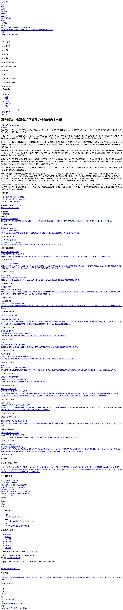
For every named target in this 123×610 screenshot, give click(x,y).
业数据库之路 (10, 319)
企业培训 (4, 16)
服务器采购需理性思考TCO (14, 435)
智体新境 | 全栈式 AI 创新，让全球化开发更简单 (74, 469)
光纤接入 (4, 354)
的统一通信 (10, 263)
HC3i (16, 517)
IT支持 (9, 315)
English (7, 543)
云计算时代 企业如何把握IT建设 (15, 199)
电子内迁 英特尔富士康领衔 (15, 405)
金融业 (3, 331)
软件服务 (14, 315)
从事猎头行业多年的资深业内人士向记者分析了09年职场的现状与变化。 (25, 381)
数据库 (7, 331)
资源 (5, 34)
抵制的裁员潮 (11, 242)
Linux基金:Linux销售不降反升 (15, 333)
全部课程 (4, 30)
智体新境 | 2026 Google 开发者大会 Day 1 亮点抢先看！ (21, 472)
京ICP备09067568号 (13, 558)
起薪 (2, 301)
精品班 (3, 9)
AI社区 (7, 101)
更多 (10, 476)
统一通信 (7, 275)
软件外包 (4, 315)
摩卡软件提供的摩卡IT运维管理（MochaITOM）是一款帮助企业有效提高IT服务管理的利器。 (32, 244)
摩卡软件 (16, 252)
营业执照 (4, 569)
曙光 (2, 403)
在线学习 (4, 32)
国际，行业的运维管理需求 (15, 367)
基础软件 (4, 433)
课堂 (11, 34)
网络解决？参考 (12, 254)
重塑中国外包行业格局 (13, 303)
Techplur (20, 517)
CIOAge (12, 517)
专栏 (14, 34)
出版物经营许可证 (13, 569)
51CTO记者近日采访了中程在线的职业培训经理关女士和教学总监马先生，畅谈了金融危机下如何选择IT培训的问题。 (41, 233)
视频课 (3, 27)
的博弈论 (9, 219)
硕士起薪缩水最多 (11, 289)
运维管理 (10, 252)
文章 (2, 34)
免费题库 (50, 30)
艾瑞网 (45, 577)
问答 (8, 34)
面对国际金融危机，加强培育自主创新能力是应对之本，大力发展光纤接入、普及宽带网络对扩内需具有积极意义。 (40, 347)
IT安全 (9, 287)
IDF (2, 365)
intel (4, 365)
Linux (2, 342)
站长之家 (51, 577)
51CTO (7, 517)
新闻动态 (8, 537)
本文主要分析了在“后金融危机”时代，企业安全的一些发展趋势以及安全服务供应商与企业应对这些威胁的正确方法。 (41, 280)
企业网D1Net (105, 577)
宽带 (8, 354)
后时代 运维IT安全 (13, 277)
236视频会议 (89, 577)
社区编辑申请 (5, 112)
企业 (2, 275)
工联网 (76, 577)
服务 (8, 403)
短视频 (17, 27)
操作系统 (10, 433)
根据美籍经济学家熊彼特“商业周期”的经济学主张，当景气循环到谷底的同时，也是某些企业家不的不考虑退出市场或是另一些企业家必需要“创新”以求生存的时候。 (57, 221)
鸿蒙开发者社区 (6, 18)
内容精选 (8, 94)
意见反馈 (8, 541)
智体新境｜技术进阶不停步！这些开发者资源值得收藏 (39, 469)
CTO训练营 (25, 526)
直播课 (21, 27)
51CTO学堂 (8, 526)
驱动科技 (28, 577)
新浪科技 (4, 577)
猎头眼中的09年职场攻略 (13, 379)
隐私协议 (8, 548)
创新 (8, 228)
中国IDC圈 (97, 577)
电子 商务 (4, 458)
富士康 (14, 417)
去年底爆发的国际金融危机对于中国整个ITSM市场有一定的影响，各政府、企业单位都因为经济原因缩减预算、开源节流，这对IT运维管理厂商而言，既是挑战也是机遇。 (59, 370)
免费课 (3, 13)
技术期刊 (8, 104)
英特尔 (9, 417)
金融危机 (4, 208)
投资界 (111, 577)
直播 (17, 34)
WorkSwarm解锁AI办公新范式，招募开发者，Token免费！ (20, 467)
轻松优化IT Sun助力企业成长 (14, 197)
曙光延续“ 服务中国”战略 (14, 391)
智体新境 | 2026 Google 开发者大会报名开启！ (55, 467)
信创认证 (18, 30)
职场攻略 (13, 389)
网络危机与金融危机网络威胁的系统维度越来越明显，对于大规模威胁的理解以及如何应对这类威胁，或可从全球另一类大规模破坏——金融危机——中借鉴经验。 (56, 256)
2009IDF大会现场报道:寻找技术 (17, 356)
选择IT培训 (10, 230)
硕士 (11, 301)
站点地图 (8, 539)
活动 (6, 106)
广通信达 (16, 377)
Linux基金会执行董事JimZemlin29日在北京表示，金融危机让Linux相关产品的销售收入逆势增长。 (34, 336)
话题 (6, 99)
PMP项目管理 (42, 30)
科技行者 (35, 577)
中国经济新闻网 (64, 577)
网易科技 (16, 577)
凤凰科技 (22, 577)
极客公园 (82, 577)
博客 (2, 4)
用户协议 (8, 545)
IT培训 (13, 240)
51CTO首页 (5, 2)
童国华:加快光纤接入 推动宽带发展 (13, 344)
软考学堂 (27, 27)
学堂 (2, 7)
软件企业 (10, 208)
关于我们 (8, 534)
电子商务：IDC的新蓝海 (13, 447)
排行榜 (12, 27)
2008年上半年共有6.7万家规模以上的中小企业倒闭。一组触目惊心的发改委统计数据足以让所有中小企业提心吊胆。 (40, 437)
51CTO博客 (8, 521)
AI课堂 (3, 20)
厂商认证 (30, 30)
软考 (13, 30)
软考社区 (4, 11)
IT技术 (35, 30)
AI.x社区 (32, 521)
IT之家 (72, 577)
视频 (6, 97)
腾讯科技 (10, 577)
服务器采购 (11, 444)
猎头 (8, 389)
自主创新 (16, 208)
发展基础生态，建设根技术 (14, 421)
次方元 (116, 577)
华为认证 (24, 30)
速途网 (56, 577)
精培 (13, 526)
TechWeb (40, 577)
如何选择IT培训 (6, 240)
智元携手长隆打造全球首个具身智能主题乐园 (86, 467)
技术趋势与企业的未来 (12, 201)
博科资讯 (13, 228)
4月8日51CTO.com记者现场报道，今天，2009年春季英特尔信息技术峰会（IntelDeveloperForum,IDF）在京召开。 (39, 359)
